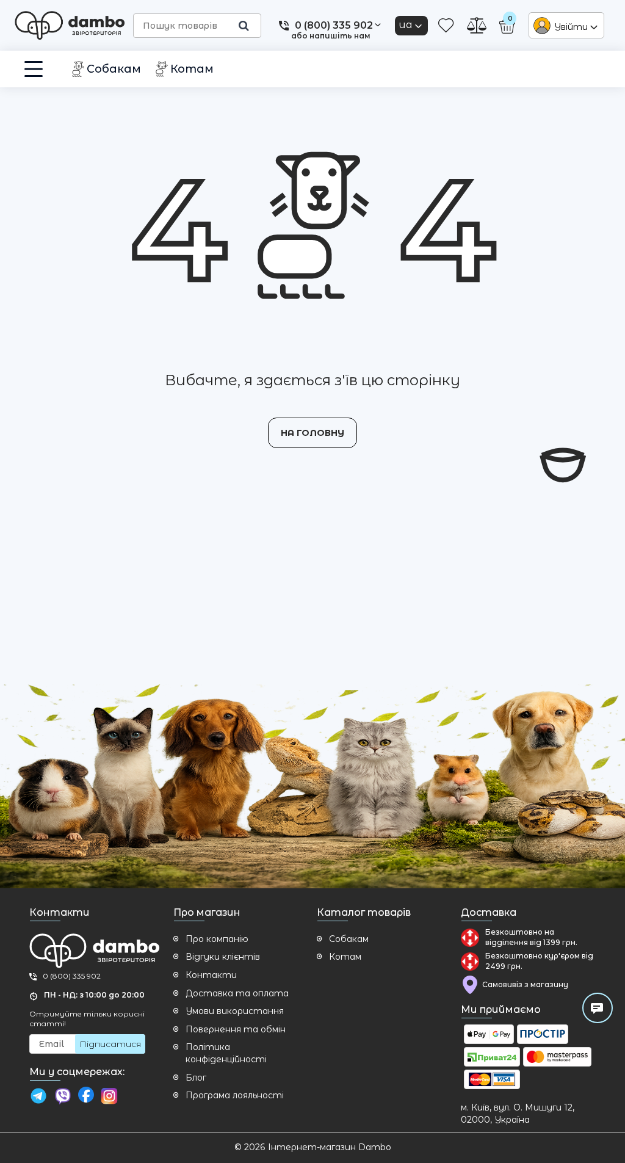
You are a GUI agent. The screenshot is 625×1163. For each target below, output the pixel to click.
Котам (345, 956)
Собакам (349, 938)
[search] (243, 25)
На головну (312, 432)
